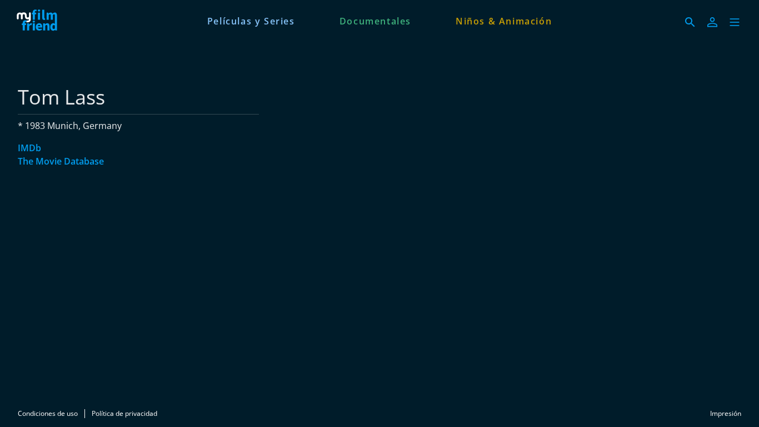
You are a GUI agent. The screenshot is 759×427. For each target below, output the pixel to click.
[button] (734, 22)
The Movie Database (61, 161)
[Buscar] (690, 22)
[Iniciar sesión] (712, 22)
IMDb (29, 148)
